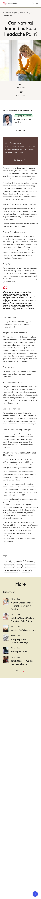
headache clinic (15, 502)
